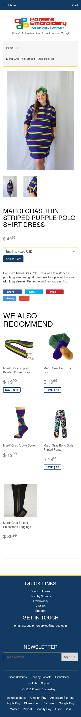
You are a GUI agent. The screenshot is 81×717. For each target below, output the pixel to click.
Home (9, 48)
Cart (75, 5)
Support (40, 611)
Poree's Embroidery (43, 689)
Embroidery (40, 601)
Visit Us (40, 606)
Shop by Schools (40, 596)
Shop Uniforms (40, 591)
